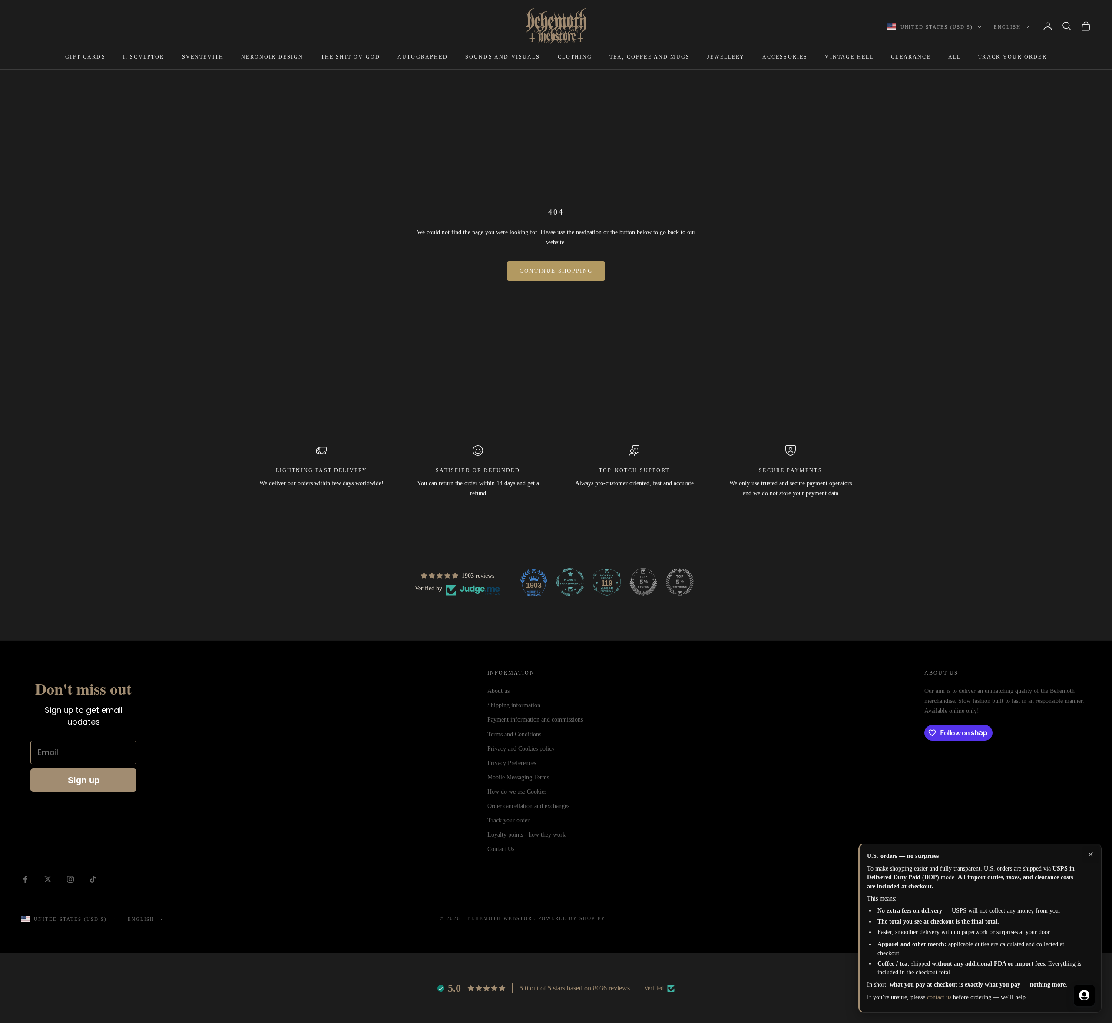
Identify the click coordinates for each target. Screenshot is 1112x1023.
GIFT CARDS (85, 57)
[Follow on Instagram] (70, 879)
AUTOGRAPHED (422, 57)
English (1007, 27)
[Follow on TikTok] (93, 879)
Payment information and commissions (535, 719)
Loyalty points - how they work (526, 834)
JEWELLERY (726, 57)
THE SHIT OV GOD (350, 57)
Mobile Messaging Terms (518, 777)
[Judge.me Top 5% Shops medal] (643, 582)
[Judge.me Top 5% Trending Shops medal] (680, 582)
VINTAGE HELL (849, 57)
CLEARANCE (910, 57)
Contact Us (500, 849)
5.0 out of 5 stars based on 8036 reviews (575, 988)
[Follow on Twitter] (47, 879)
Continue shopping (556, 271)
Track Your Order (1012, 57)
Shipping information (513, 705)
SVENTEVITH (203, 57)
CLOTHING (575, 57)
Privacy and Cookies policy (521, 748)
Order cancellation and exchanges (528, 806)
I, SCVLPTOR (144, 57)
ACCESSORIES (785, 57)
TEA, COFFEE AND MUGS (649, 57)
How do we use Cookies (516, 791)
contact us (939, 997)
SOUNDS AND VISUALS (502, 57)
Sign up (83, 780)
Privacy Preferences (511, 763)
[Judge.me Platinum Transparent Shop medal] (570, 582)
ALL (954, 57)
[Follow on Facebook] (25, 879)
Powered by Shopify (572, 918)
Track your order (508, 820)
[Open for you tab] (1084, 995)
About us (498, 691)
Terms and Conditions (514, 734)
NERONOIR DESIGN (272, 57)
